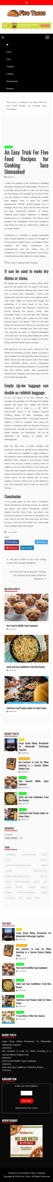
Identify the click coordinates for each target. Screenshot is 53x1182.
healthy (19, 887)
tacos (28, 898)
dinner (44, 865)
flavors (44, 876)
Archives (9, 834)
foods (36, 882)
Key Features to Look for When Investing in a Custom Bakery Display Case (33, 765)
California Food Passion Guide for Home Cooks (26, 708)
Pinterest (12, 547)
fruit (45, 882)
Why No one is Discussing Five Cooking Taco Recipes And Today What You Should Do (28, 575)
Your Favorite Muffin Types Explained (22, 625)
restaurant (10, 898)
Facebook (12, 542)
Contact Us (13, 1173)
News (8, 892)
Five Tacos (11, 102)
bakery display (29, 854)
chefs (44, 854)
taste (37, 898)
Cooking (10, 66)
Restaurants (12, 81)
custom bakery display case (18, 865)
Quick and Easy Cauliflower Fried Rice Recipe (25, 666)
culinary (43, 860)
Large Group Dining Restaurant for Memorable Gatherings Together (33, 746)
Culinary (10, 73)
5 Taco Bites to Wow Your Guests (30, 1015)
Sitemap (41, 1173)
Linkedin (28, 547)
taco (21, 898)
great (8, 887)
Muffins (44, 887)
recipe (14, 532)
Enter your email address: (26, 1086)
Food (8, 52)
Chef (8, 59)
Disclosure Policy (28, 1173)
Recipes (10, 88)
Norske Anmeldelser (26, 892)
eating (9, 871)
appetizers (11, 854)
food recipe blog (22, 882)
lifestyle (31, 887)
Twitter (42, 542)
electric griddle (40, 871)
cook (9, 532)
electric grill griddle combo (18, 876)
